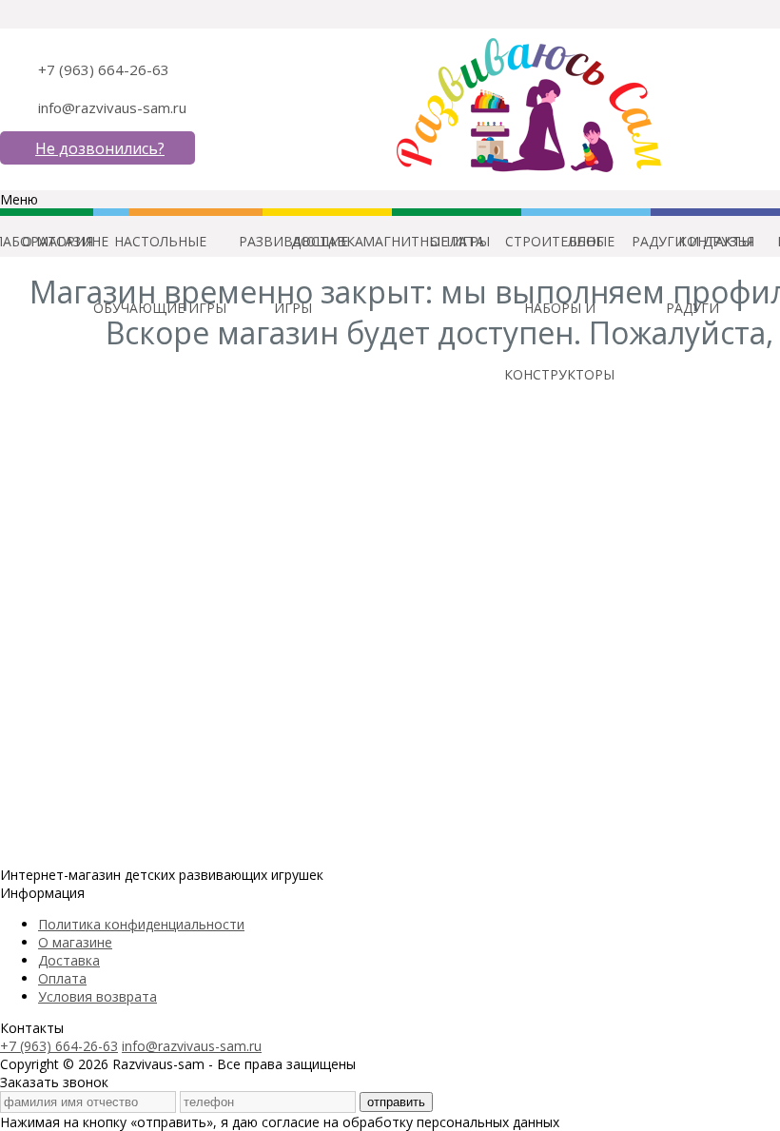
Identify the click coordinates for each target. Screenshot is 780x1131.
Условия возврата (97, 996)
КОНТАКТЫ (715, 241)
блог (586, 241)
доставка (327, 241)
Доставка (69, 960)
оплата (457, 241)
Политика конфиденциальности (141, 924)
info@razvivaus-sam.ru (112, 107)
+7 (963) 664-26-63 (103, 69)
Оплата (62, 978)
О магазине (75, 942)
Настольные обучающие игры (159, 253)
